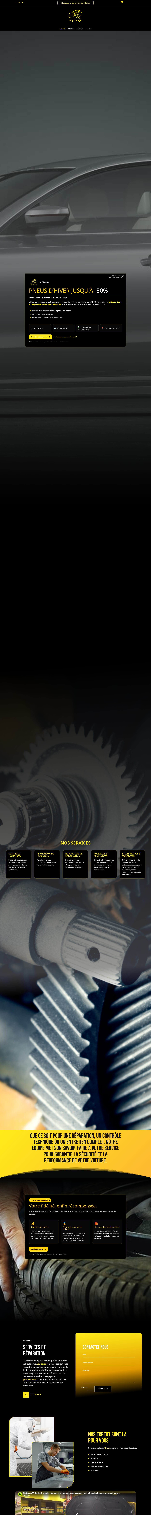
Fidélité (79, 29)
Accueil (62, 29)
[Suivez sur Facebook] (16, 2)
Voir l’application (37, 1249)
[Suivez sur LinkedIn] (22, 2)
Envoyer (104, 1389)
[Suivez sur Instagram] (19, 2)
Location (70, 29)
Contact (88, 29)
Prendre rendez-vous (39, 337)
